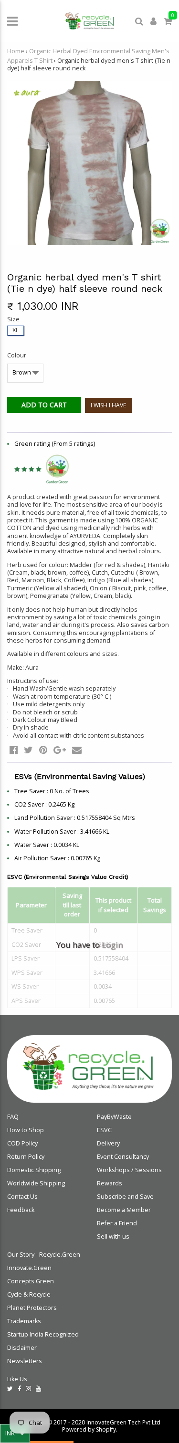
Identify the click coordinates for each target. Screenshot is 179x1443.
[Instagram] (28, 1389)
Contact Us (22, 1197)
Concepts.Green (30, 1281)
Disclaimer (22, 1348)
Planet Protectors (32, 1308)
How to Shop (25, 1130)
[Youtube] (38, 1389)
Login (112, 944)
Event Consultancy (123, 1157)
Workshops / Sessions (129, 1170)
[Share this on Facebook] (14, 749)
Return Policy (25, 1157)
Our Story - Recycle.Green (43, 1255)
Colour (16, 356)
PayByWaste (114, 1117)
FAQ (13, 1117)
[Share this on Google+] (59, 749)
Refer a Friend (117, 1223)
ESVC (104, 1130)
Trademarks (24, 1321)
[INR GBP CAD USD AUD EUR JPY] (15, 1433)
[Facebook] (19, 1389)
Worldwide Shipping (36, 1183)
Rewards (109, 1183)
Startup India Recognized (43, 1334)
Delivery (108, 1143)
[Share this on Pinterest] (43, 749)
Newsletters (24, 1361)
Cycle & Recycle (29, 1294)
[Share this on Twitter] (28, 749)
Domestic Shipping (34, 1170)
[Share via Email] (77, 749)
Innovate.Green (29, 1268)
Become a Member (124, 1210)
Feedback (20, 1210)
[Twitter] (10, 1389)
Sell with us (113, 1236)
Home (15, 51)
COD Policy (22, 1143)
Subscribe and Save (125, 1197)
